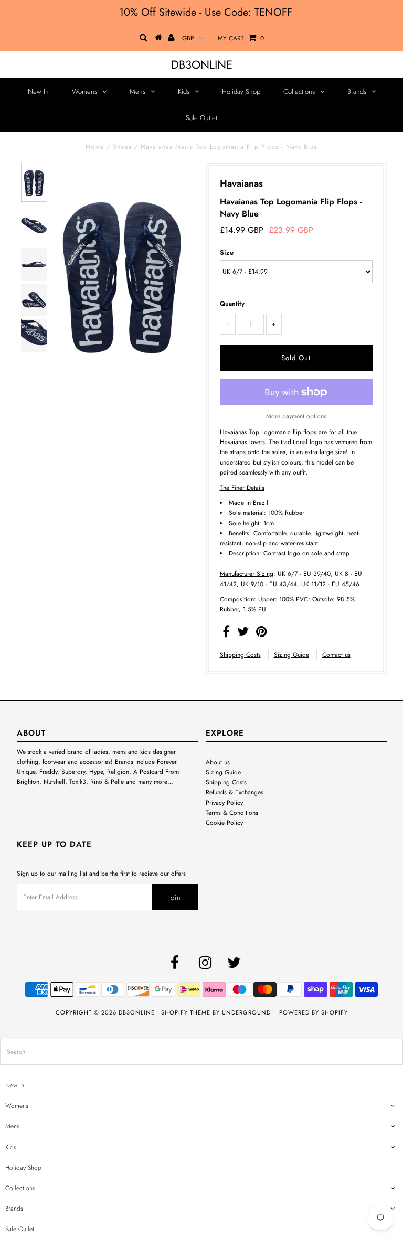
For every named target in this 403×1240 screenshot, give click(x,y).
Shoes (122, 147)
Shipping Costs (240, 655)
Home (95, 147)
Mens (137, 91)
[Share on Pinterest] (261, 634)
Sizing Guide (291, 655)
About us (218, 762)
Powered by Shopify (313, 1012)
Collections (299, 91)
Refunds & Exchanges (234, 792)
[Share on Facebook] (226, 634)
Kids (183, 91)
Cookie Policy (224, 822)
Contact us (336, 655)
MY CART (241, 38)
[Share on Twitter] (243, 634)
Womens (84, 91)
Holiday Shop (241, 91)
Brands (356, 91)
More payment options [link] (296, 416)
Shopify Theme (185, 1012)
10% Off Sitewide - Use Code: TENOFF (205, 12)
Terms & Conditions (232, 812)
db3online (201, 64)
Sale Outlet (201, 118)
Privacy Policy (224, 802)
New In (38, 91)
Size (227, 252)
